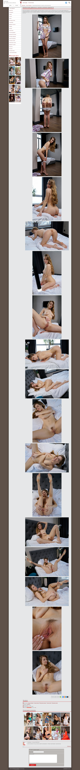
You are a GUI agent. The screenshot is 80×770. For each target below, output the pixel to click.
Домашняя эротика (12, 34)
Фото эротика (16, 768)
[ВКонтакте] (63, 697)
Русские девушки (12, 32)
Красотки (10, 46)
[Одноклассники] (64, 697)
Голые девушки (12, 8)
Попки (10, 18)
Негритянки (11, 30)
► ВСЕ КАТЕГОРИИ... (13, 52)
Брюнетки (11, 10)
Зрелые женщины (12, 38)
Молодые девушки (12, 36)
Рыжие (10, 14)
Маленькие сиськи (12, 42)
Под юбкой (11, 22)
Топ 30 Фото (31, 2)
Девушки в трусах (12, 24)
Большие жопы (12, 50)
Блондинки (11, 12)
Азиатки (10, 28)
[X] (67, 697)
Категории (25, 2)
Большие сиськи (12, 40)
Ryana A (28, 704)
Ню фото (10, 48)
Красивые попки (12, 20)
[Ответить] (69, 746)
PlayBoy (10, 26)
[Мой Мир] (66, 697)
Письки (10, 16)
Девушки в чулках (12, 44)
